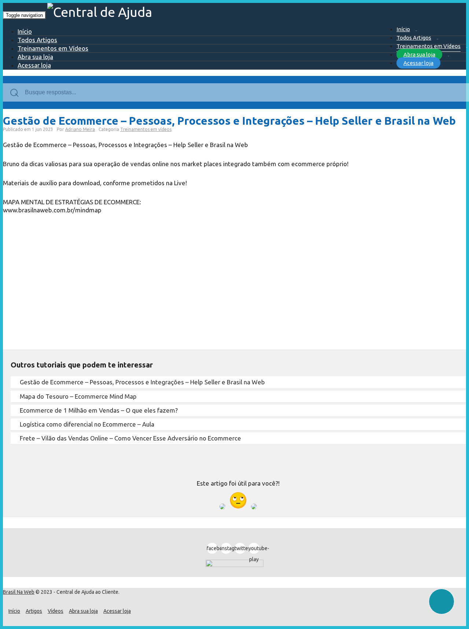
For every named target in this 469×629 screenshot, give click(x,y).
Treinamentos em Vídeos (428, 46)
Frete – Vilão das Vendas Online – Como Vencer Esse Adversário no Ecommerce (130, 438)
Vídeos (55, 611)
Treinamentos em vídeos (145, 129)
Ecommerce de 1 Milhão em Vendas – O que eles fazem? (99, 410)
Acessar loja (418, 63)
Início (403, 29)
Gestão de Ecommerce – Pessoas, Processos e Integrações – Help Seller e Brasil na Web (142, 382)
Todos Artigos (413, 37)
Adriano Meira (80, 129)
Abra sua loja (419, 54)
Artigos (34, 611)
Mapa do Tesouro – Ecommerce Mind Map (78, 396)
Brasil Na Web (18, 592)
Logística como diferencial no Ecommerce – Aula (87, 424)
